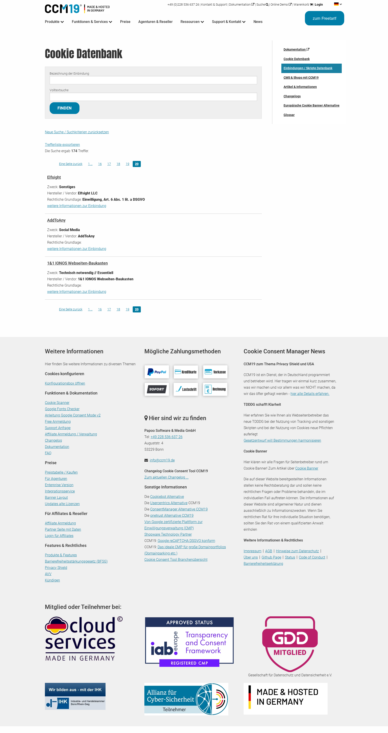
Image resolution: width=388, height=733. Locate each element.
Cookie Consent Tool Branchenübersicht (175, 559)
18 (118, 164)
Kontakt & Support (214, 4)
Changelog (53, 440)
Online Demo (279, 4)
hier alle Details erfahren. (310, 394)
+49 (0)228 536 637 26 (184, 4)
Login (318, 4)
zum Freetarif (324, 18)
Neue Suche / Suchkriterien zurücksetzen (77, 132)
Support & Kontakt (227, 22)
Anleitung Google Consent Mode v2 (73, 415)
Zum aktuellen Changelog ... (166, 477)
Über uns (251, 557)
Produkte (52, 22)
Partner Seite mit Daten (63, 529)
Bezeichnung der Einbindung (69, 73)
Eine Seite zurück (70, 164)
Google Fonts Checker (62, 409)
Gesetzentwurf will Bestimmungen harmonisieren (282, 440)
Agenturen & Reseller (155, 22)
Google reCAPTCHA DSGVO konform (186, 541)
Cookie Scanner (57, 403)
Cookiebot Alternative (167, 497)
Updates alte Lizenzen (62, 504)
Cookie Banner (306, 468)
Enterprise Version (59, 485)
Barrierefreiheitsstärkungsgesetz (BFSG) (76, 561)
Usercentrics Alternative (168, 503)
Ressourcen (191, 22)
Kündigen (52, 580)
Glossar (289, 115)
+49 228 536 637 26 (167, 437)
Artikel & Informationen (300, 87)
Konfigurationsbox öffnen (65, 383)
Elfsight (54, 177)
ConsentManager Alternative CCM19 (179, 509)
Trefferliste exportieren (62, 145)
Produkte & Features (61, 555)
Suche (261, 4)
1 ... (90, 164)
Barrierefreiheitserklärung (263, 563)
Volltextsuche (59, 90)
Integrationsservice (60, 491)
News (258, 22)
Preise (125, 22)
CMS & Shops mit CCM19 (301, 77)
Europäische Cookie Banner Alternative (312, 105)
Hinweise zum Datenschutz (297, 551)
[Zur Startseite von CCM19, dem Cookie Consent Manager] (77, 8)
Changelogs (292, 96)
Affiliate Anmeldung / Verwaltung (71, 434)
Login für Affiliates (59, 536)
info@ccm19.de (162, 460)
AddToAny (56, 220)
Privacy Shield (56, 568)
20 (137, 164)
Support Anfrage (58, 428)
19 (127, 164)
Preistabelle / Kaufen (61, 472)
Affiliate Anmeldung (60, 523)
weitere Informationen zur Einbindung (76, 206)
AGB (268, 551)
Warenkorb (301, 4)
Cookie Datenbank (297, 59)
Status (290, 557)
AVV (48, 574)
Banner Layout (56, 497)
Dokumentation (239, 4)
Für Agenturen (56, 479)
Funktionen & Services (90, 22)
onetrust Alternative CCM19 (172, 515)
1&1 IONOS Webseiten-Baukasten (77, 263)
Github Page (271, 557)
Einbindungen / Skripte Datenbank (308, 68)
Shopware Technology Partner (168, 534)
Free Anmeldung (58, 421)
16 (100, 164)
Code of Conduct (312, 557)
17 (109, 164)
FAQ (48, 453)
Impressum (252, 551)
